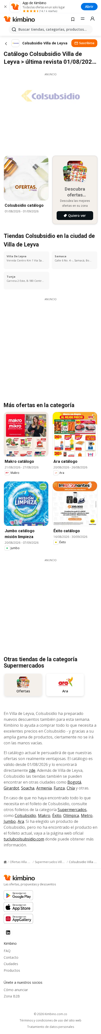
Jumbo (10, 821)
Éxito (56, 815)
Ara (21, 821)
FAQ (7, 950)
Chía (71, 788)
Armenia (44, 788)
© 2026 (50, 1014)
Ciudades (11, 963)
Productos (12, 970)
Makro (44, 815)
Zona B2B (12, 996)
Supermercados (72, 809)
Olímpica (71, 815)
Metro (86, 815)
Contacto (11, 957)
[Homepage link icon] (5, 862)
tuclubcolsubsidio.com (24, 839)
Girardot (11, 788)
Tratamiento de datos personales (50, 1027)
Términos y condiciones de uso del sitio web (50, 1020)
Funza (59, 788)
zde (32, 770)
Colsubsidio (25, 815)
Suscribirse (86, 43)
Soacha (27, 788)
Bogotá (74, 782)
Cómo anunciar (16, 989)
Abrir (89, 6)
